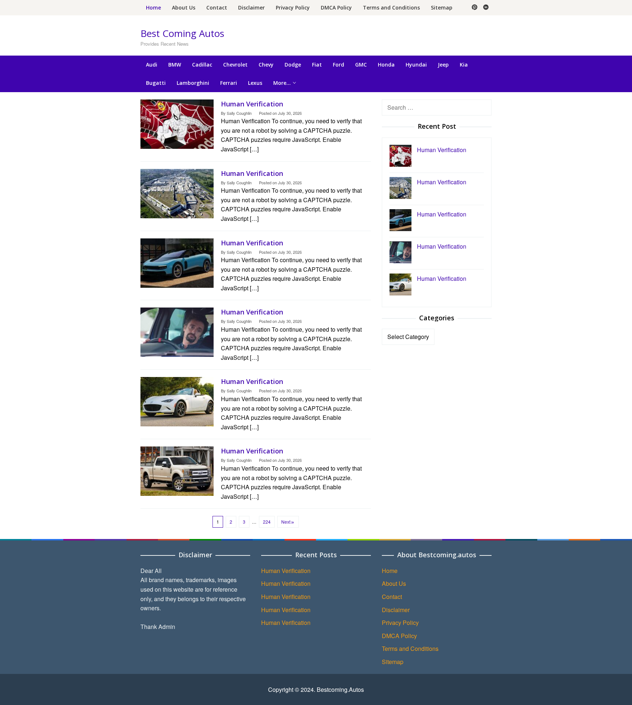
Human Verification (252, 103)
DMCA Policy (399, 636)
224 (267, 522)
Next (285, 522)
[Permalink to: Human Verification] (177, 123)
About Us (394, 583)
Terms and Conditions (410, 648)
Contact (392, 596)
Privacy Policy (400, 622)
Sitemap (392, 661)
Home (390, 570)
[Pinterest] (474, 7)
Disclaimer (396, 610)
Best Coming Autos (182, 33)
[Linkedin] (486, 7)
